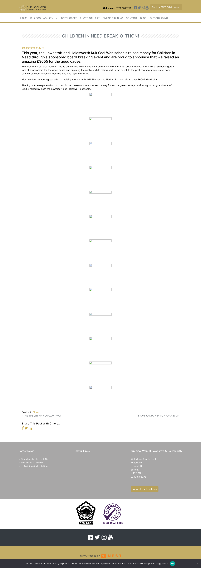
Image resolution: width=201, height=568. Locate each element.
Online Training (113, 18)
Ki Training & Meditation (34, 466)
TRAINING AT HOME (32, 462)
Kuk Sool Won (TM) (42, 18)
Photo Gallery (90, 18)
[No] (197, 563)
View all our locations (145, 489)
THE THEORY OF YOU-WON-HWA (42, 415)
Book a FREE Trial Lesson (166, 7)
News (36, 412)
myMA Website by (90, 555)
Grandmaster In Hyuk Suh (35, 459)
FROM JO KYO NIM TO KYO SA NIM (158, 415)
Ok (172, 563)
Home (23, 18)
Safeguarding (158, 18)
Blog (143, 18)
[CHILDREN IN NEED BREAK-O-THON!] (23, 428)
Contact (131, 18)
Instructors (69, 18)
